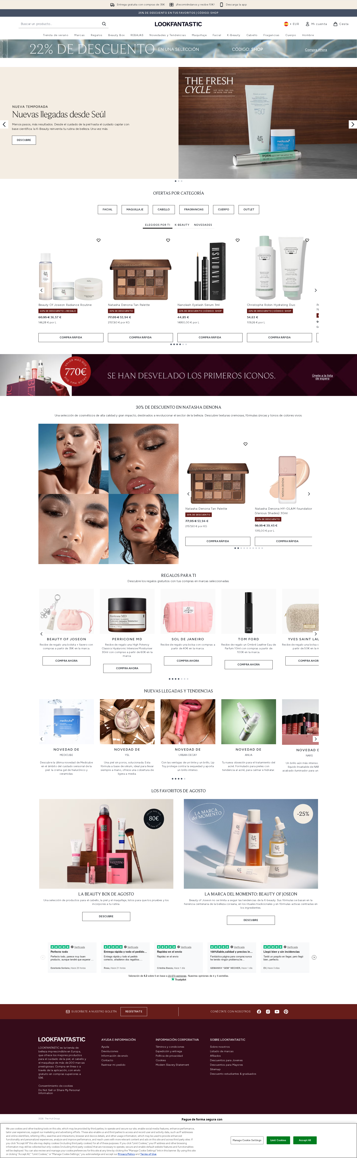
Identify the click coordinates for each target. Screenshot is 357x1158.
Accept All (305, 1140)
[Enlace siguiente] (316, 634)
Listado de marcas (222, 1051)
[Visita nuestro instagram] (267, 1011)
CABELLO (164, 209)
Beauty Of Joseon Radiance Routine (65, 305)
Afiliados (215, 1055)
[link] (316, 24)
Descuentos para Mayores (226, 1064)
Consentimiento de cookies (55, 1085)
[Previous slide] (4, 124)
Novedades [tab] (203, 224)
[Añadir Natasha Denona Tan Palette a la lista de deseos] (168, 240)
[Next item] (316, 290)
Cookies (161, 1060)
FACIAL (107, 209)
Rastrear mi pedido (113, 1064)
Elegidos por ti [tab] (157, 224)
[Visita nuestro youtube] (276, 1011)
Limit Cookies (278, 1140)
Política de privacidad (169, 1055)
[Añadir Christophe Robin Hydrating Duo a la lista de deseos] (307, 240)
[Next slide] (353, 124)
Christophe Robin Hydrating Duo (271, 305)
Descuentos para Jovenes (226, 1060)
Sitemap (215, 1069)
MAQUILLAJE (134, 209)
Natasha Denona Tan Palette (129, 305)
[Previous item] (41, 290)
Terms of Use (148, 1154)
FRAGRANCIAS (194, 209)
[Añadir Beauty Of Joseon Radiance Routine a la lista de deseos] (98, 240)
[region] (178, 1140)
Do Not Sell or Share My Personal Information (59, 1092)
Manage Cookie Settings (247, 1140)
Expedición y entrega (169, 1051)
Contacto (107, 1060)
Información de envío (114, 1055)
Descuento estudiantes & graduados (233, 1073)
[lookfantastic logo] (178, 24)
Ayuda (105, 1046)
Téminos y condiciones (170, 1046)
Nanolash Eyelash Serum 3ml (198, 305)
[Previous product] (188, 494)
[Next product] (309, 494)
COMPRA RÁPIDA (71, 337)
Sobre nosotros (220, 1046)
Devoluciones (109, 1051)
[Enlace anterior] (41, 634)
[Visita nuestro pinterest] (285, 1011)
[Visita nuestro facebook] (258, 1011)
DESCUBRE (24, 140)
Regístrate (133, 1011)
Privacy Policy (126, 1154)
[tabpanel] (178, 290)
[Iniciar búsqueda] (104, 24)
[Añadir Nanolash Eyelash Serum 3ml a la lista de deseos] (237, 240)
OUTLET (248, 209)
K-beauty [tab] (182, 224)
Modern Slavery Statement (172, 1064)
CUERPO (223, 209)
